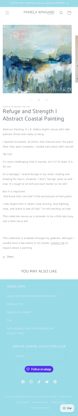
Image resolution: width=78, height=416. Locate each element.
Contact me (58, 243)
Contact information (40, 408)
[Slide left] (31, 100)
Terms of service (40, 402)
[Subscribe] (61, 356)
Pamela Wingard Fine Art (26, 396)
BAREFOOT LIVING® (19, 312)
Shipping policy (58, 402)
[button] (7, 13)
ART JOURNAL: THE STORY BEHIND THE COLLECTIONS (30, 331)
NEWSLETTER (15, 304)
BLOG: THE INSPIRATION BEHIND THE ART (32, 296)
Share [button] (10, 257)
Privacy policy (22, 402)
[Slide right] (47, 100)
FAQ (9, 321)
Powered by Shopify (47, 396)
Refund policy (66, 396)
